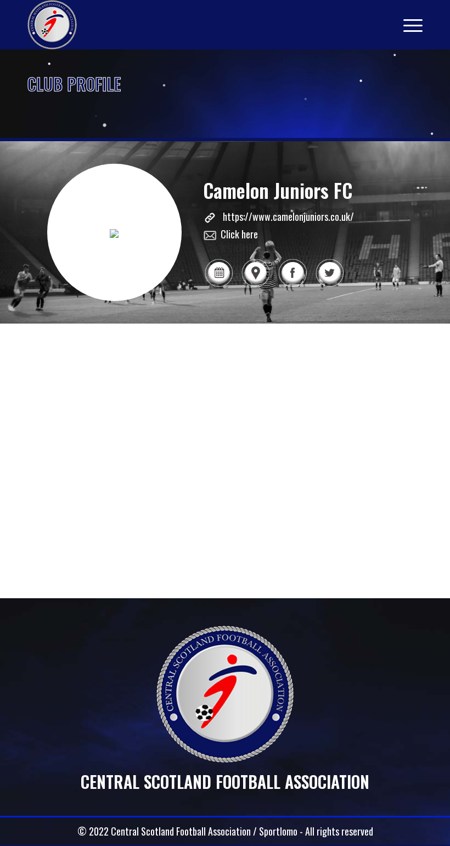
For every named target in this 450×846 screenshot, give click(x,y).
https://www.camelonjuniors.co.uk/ (288, 216)
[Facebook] (292, 285)
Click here (239, 234)
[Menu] (407, 24)
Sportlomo (278, 831)
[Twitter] (329, 285)
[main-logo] (52, 24)
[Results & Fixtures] (218, 285)
